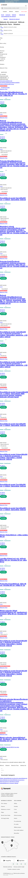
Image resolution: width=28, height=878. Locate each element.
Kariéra (15, 818)
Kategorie (8, 14)
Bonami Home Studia (5, 815)
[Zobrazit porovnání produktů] (20, 5)
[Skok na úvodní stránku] (4, 4)
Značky (15, 812)
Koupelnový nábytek (8, 781)
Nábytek (14, 14)
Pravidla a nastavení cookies (14, 869)
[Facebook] (22, 788)
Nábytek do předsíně (9, 780)
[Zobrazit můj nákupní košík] (23, 5)
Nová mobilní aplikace (18, 830)
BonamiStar (16, 833)
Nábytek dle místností (10, 16)
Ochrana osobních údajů (19, 866)
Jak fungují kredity (5, 818)
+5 (1, 114)
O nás (15, 809)
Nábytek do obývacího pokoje (14, 778)
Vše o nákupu (4, 803)
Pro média (16, 824)
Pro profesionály (17, 821)
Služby (15, 803)
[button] (14, 111)
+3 (0, 253)
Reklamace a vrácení (5, 809)
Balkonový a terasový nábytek (11, 783)
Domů (2, 14)
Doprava (3, 806)
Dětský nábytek (3, 778)
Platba (2, 812)
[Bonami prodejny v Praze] (12, 845)
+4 (0, 114)
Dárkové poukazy (17, 815)
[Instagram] (26, 788)
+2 (0, 286)
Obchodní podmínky (7, 866)
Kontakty (16, 806)
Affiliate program (17, 827)
